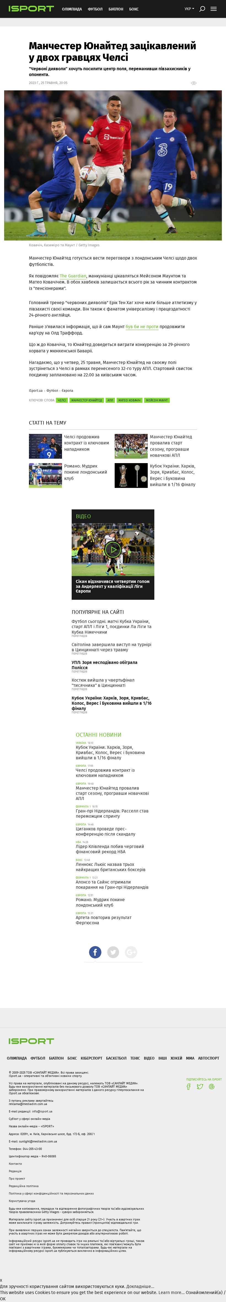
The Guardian (73, 276)
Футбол (95, 9)
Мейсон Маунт (157, 400)
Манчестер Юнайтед (86, 400)
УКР (188, 9)
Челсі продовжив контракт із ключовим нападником (105, 773)
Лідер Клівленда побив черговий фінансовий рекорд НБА (110, 849)
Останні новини (99, 735)
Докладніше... (140, 1286)
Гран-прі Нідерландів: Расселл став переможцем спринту (112, 813)
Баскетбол (116, 1058)
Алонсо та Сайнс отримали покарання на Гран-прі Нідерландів (112, 884)
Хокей (176, 1058)
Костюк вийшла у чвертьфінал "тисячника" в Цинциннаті (103, 682)
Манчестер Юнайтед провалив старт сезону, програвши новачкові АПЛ (112, 793)
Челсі (62, 400)
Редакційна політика (24, 1186)
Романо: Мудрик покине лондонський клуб (100, 902)
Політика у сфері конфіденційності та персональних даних (51, 1193)
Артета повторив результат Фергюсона (103, 920)
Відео (83, 516)
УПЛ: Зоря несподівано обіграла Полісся (105, 665)
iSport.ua (36, 390)
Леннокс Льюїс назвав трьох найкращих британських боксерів (111, 867)
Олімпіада (72, 9)
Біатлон (116, 9)
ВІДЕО (149, 1058)
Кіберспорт (91, 1058)
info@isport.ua (42, 1111)
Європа (67, 390)
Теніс (135, 1058)
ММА (190, 1058)
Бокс (134, 9)
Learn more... (171, 1292)
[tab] (95, 952)
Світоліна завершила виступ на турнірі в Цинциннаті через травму (111, 647)
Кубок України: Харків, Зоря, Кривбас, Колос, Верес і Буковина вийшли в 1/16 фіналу (112, 703)
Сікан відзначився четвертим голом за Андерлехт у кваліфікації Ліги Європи (113, 586)
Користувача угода (22, 1201)
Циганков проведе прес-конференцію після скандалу (105, 831)
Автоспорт (208, 1058)
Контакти (15, 1163)
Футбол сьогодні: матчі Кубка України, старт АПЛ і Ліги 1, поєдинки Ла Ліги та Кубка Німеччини (112, 626)
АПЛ (110, 400)
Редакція (15, 1171)
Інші (162, 1058)
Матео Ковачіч (130, 400)
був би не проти (142, 326)
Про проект (17, 1178)
